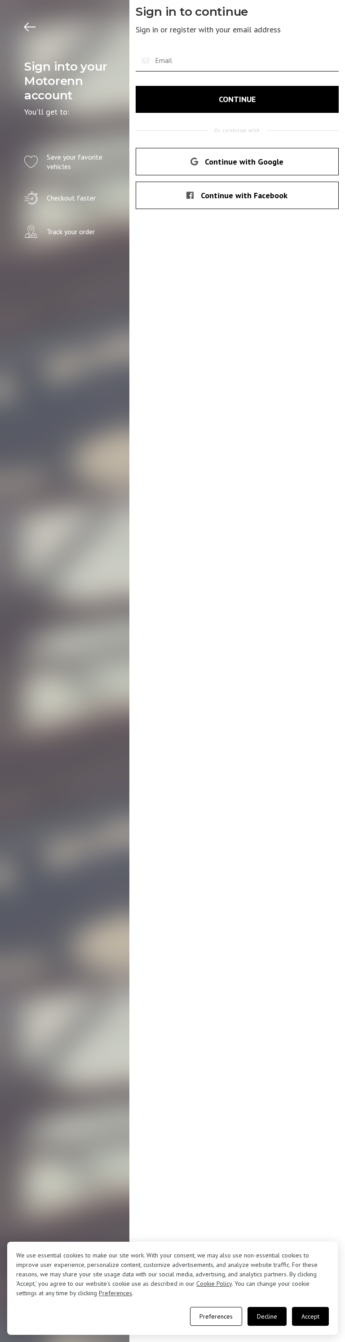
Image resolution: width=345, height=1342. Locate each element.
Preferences (115, 1293)
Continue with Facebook (244, 195)
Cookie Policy (214, 1284)
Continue (237, 99)
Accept (310, 1316)
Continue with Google (244, 161)
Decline (267, 1316)
